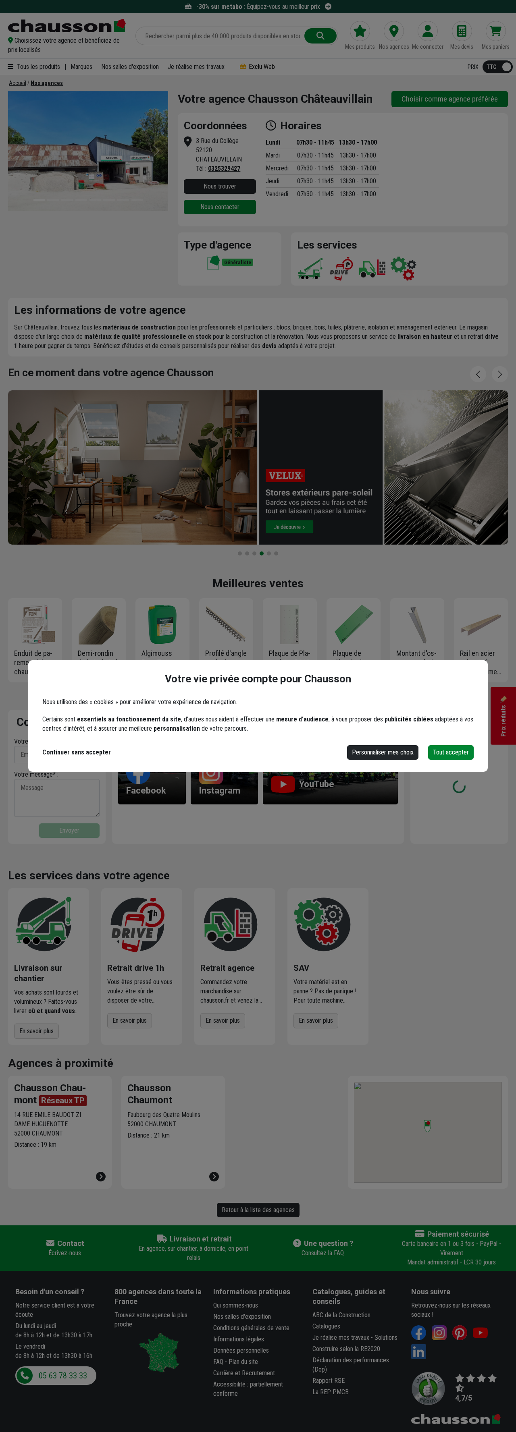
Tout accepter (451, 752)
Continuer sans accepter (76, 752)
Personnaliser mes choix (383, 752)
